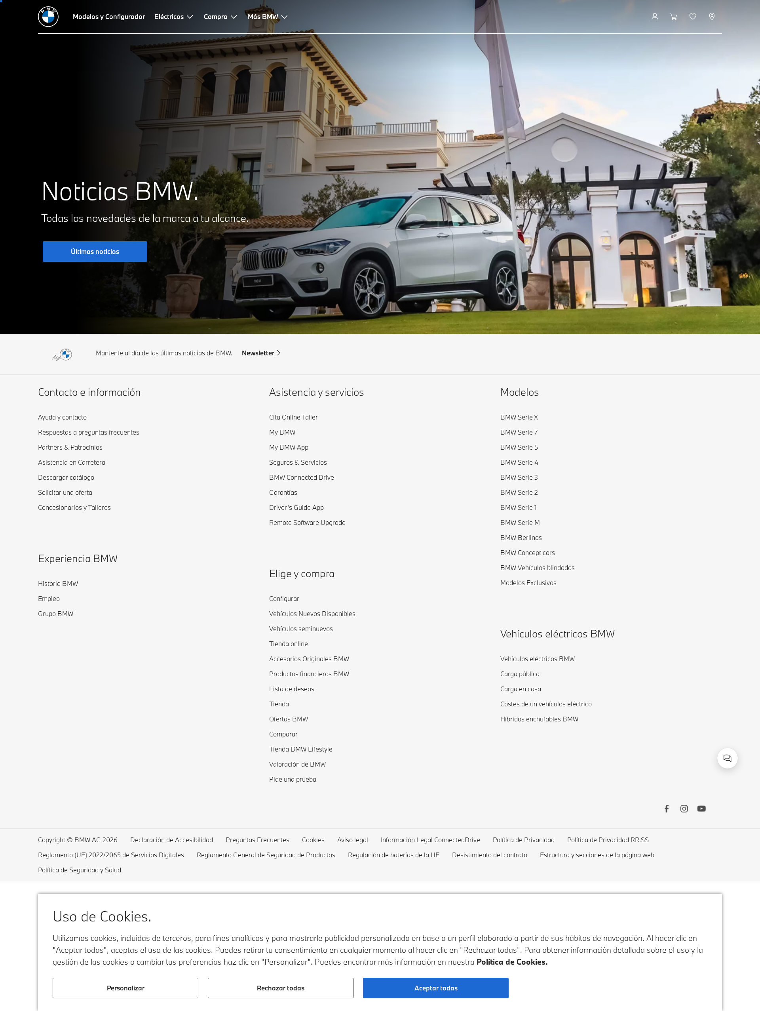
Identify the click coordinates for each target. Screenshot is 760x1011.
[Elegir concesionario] (712, 16)
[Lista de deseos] (693, 16)
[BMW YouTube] (701, 809)
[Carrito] (674, 16)
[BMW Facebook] (666, 809)
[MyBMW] (655, 16)
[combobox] (727, 758)
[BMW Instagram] (684, 809)
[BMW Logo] (48, 16)
